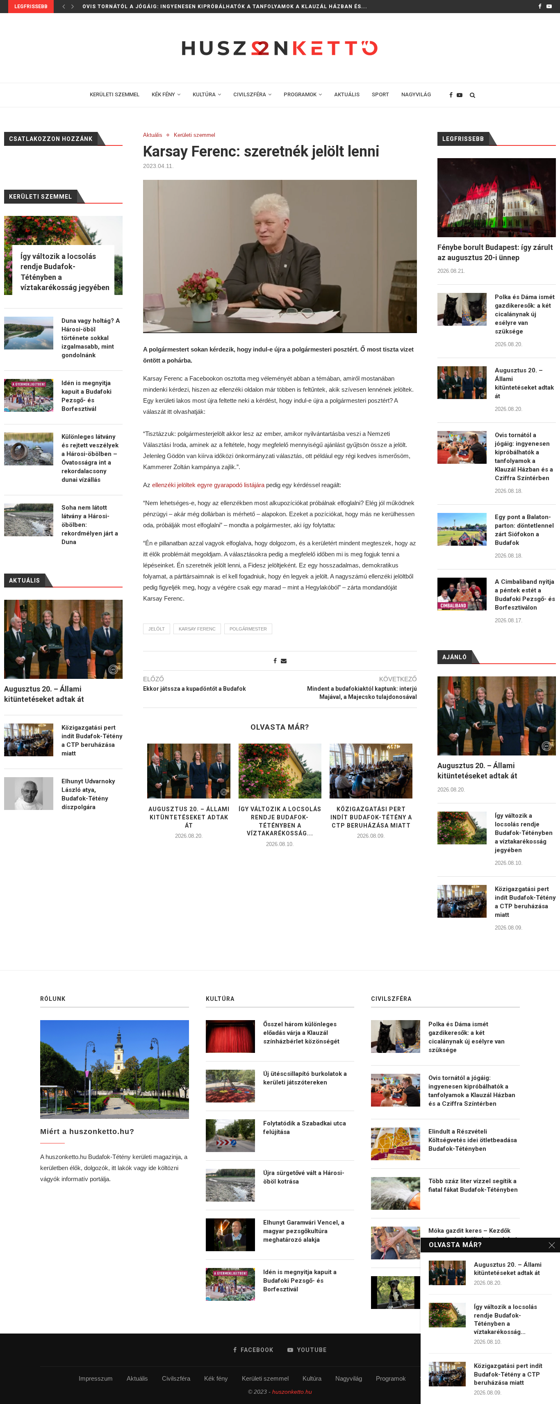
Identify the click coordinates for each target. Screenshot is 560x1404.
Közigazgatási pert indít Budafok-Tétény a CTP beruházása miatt (371, 817)
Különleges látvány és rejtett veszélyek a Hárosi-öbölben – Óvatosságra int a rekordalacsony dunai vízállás (89, 458)
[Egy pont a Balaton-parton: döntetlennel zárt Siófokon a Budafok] (462, 529)
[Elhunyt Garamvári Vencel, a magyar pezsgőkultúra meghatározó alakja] (230, 1234)
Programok (391, 1378)
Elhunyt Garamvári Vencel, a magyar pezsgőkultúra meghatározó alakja (303, 1231)
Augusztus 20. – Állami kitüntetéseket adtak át (189, 817)
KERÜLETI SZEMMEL (114, 94)
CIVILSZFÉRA (249, 94)
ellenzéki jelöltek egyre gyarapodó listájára (208, 484)
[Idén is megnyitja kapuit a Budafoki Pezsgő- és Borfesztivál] (28, 395)
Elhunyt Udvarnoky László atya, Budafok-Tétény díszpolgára (88, 794)
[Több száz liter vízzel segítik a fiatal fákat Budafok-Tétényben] (395, 1193)
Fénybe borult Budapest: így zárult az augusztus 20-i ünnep (495, 252)
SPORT (380, 94)
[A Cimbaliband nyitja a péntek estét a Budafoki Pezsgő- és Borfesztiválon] (462, 594)
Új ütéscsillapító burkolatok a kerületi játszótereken (305, 1078)
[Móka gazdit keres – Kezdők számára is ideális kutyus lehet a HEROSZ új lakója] (395, 1243)
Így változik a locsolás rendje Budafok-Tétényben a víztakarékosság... (505, 1319)
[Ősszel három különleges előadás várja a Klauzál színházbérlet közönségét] (230, 1036)
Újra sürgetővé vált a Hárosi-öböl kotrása (303, 1177)
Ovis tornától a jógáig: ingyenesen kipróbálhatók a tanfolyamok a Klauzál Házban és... (224, 6)
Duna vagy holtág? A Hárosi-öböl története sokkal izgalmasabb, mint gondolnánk (90, 338)
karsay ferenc (197, 628)
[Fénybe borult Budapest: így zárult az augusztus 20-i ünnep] (496, 197)
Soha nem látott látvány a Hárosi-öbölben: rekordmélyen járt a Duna (89, 525)
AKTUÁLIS (347, 94)
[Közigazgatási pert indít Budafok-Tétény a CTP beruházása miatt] (371, 771)
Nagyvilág (348, 1378)
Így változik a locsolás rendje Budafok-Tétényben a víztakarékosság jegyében (524, 833)
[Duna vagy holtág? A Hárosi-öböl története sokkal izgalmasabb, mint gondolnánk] (28, 333)
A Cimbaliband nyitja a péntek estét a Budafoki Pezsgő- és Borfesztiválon (525, 594)
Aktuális (152, 135)
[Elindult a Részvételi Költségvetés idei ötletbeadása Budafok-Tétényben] (395, 1143)
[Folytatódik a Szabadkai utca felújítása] (230, 1135)
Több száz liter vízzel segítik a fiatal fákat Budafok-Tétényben (473, 1185)
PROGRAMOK (300, 94)
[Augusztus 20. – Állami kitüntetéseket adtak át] (188, 771)
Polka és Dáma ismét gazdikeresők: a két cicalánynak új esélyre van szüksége (525, 314)
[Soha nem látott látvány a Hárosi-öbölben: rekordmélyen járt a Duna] (28, 520)
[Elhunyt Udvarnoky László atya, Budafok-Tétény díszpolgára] (28, 793)
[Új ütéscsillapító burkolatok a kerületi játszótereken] (230, 1086)
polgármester (248, 628)
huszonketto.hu (292, 1391)
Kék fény (216, 1378)
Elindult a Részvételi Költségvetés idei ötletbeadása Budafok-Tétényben (472, 1140)
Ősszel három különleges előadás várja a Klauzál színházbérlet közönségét (301, 1033)
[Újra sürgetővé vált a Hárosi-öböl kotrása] (230, 1185)
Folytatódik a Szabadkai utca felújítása (304, 1128)
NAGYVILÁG (416, 94)
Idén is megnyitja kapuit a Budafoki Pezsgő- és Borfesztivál (86, 396)
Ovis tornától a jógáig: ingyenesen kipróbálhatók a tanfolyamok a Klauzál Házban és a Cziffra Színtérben (524, 456)
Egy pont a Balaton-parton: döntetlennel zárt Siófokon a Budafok (524, 530)
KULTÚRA (204, 94)
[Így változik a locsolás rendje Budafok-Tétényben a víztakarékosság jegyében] (280, 771)
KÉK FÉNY (163, 94)
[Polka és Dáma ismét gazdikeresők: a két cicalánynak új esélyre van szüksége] (462, 309)
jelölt (156, 628)
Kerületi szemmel (194, 135)
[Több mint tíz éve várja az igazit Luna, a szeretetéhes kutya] (395, 1292)
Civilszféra (176, 1378)
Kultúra (312, 1378)
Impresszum (96, 1378)
